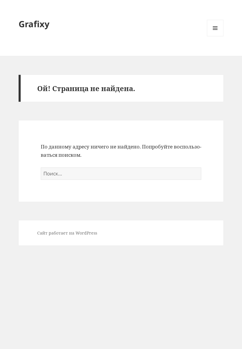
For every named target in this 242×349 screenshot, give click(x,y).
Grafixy (34, 24)
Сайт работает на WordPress (67, 233)
